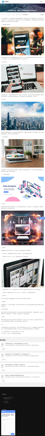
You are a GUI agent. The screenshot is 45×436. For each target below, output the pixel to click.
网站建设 (42, 14)
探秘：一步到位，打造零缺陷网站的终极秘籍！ (13, 333)
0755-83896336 (6, 402)
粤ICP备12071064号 (26, 433)
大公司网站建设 (25, 14)
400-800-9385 (6, 401)
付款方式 (3, 427)
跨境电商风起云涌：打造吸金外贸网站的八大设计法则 (14, 331)
